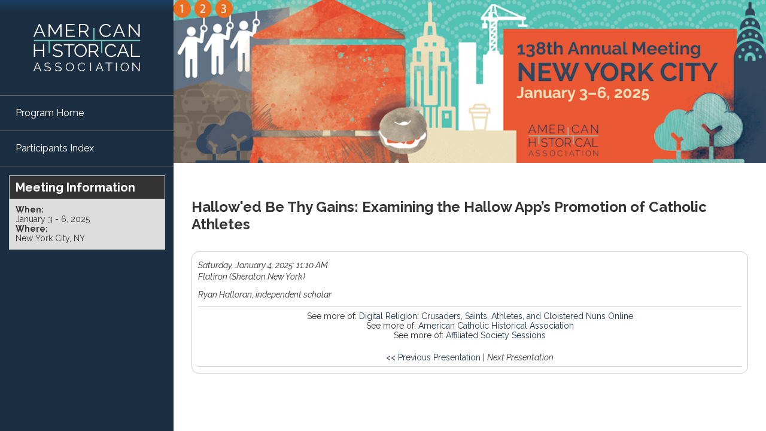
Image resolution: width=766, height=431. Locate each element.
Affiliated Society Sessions (496, 335)
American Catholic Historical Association (496, 325)
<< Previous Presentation (433, 357)
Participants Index (55, 148)
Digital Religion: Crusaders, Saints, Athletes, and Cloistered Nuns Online (496, 316)
